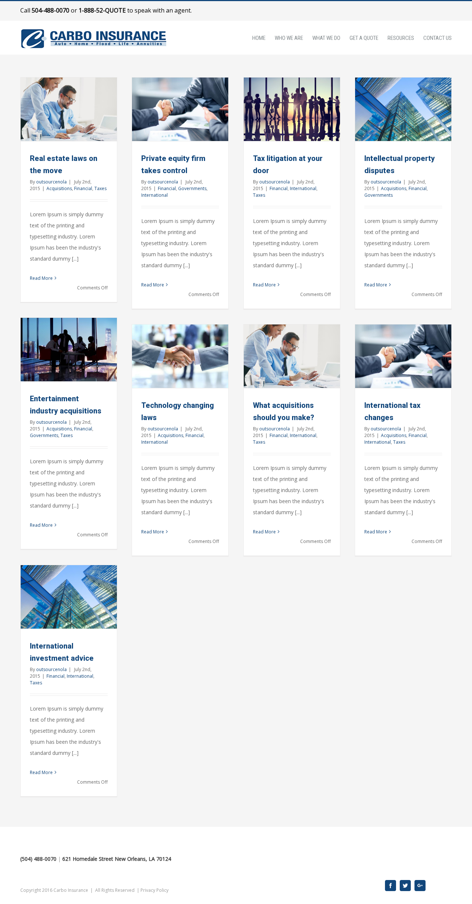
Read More (41, 278)
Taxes (100, 188)
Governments (192, 188)
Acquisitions (59, 188)
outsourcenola (51, 182)
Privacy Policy (154, 890)
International (154, 195)
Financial (83, 188)
